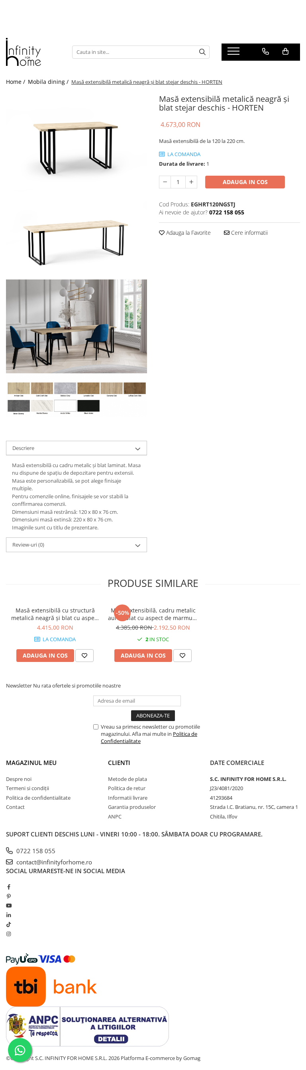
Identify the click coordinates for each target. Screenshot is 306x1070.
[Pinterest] (8, 896)
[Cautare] (202, 52)
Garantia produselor (132, 806)
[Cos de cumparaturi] (285, 51)
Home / (16, 81)
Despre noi (18, 779)
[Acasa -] (33, 52)
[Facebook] (8, 886)
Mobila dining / (49, 81)
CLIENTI (119, 763)
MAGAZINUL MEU (31, 763)
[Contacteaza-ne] (266, 51)
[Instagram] (8, 933)
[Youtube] (8, 905)
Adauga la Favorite (188, 232)
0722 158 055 (35, 851)
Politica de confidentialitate (38, 797)
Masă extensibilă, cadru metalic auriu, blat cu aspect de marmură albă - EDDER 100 (153, 614)
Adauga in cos (245, 182)
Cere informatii (249, 232)
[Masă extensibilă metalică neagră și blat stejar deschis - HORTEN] (76, 139)
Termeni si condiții (27, 788)
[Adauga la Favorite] (84, 655)
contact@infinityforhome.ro (53, 862)
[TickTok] (8, 924)
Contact (15, 806)
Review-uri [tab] (28, 544)
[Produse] (234, 53)
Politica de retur (126, 788)
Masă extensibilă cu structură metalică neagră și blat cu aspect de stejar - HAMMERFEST (55, 614)
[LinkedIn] (8, 915)
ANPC (115, 816)
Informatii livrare (127, 797)
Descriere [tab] (23, 448)
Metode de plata (127, 779)
